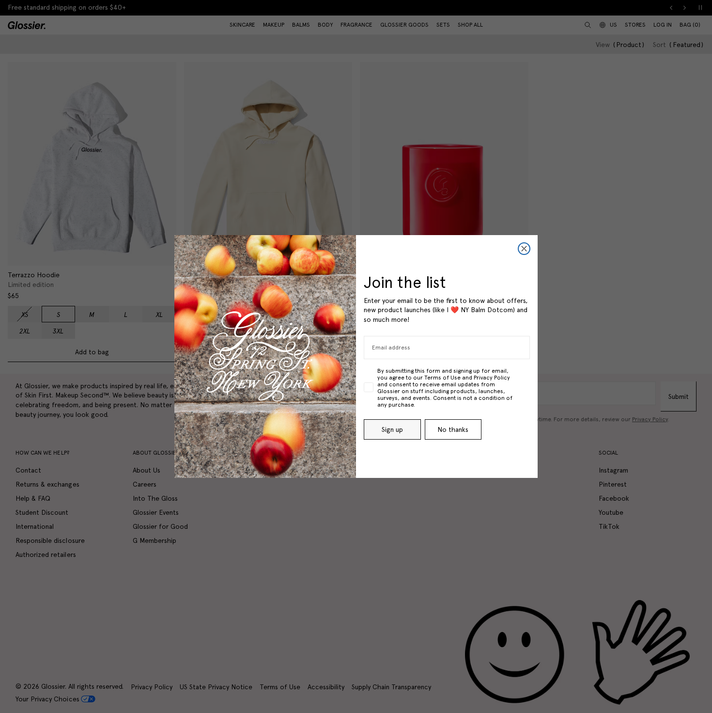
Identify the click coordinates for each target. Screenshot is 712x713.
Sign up (392, 429)
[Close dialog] (524, 248)
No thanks (452, 429)
